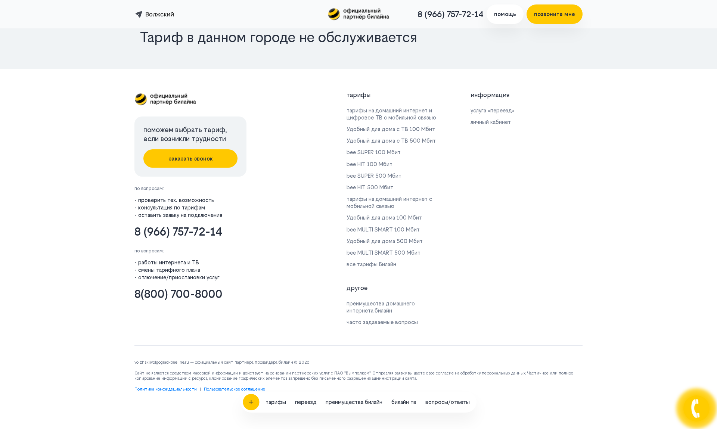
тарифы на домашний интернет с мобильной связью (389, 202)
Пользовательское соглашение (234, 389)
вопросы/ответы (447, 402)
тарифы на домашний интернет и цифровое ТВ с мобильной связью (391, 114)
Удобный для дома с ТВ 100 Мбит (391, 129)
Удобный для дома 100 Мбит (384, 217)
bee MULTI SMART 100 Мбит (383, 229)
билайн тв (403, 402)
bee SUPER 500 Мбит (374, 175)
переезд (306, 402)
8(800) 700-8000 (178, 294)
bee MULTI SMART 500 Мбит (383, 252)
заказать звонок (190, 158)
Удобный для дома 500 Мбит (385, 241)
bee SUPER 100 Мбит (374, 152)
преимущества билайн (354, 402)
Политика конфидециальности (165, 389)
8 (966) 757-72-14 (451, 14)
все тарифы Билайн (371, 264)
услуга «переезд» (493, 110)
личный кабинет (491, 122)
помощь (505, 14)
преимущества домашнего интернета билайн (381, 307)
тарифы (276, 402)
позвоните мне (554, 14)
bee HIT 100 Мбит (369, 164)
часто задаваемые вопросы (382, 322)
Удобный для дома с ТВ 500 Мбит (391, 140)
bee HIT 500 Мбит (370, 187)
